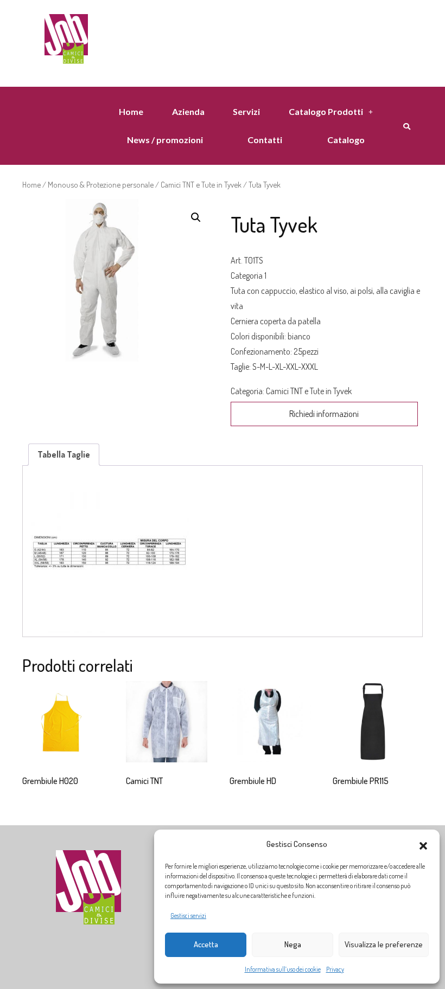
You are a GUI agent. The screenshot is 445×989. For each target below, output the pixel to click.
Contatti (264, 139)
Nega (292, 944)
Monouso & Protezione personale (101, 184)
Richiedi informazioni (324, 413)
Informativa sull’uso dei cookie (283, 969)
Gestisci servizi (188, 915)
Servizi (246, 111)
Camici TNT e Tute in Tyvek (201, 184)
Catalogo (346, 139)
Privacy (335, 969)
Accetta (206, 944)
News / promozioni (165, 139)
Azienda (188, 111)
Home (131, 111)
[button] (423, 844)
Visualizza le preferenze (384, 944)
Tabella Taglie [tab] (63, 454)
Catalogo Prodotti (326, 111)
